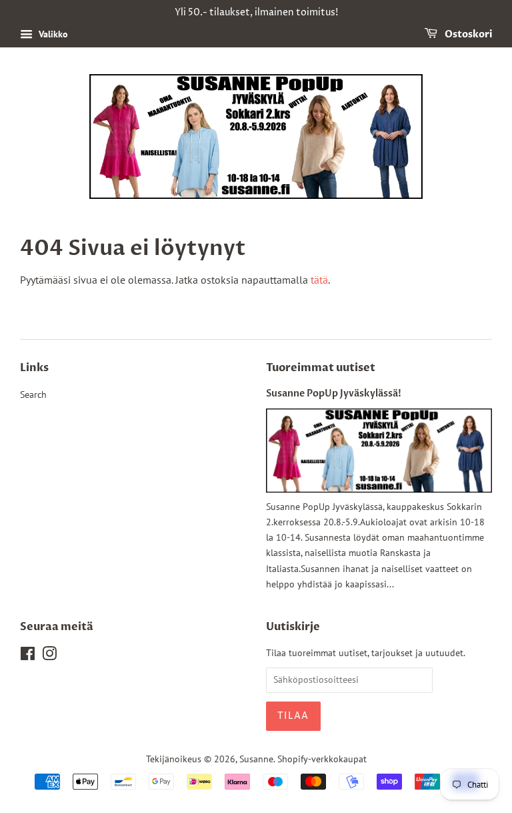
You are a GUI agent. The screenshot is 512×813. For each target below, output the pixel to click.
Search (33, 394)
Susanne (256, 759)
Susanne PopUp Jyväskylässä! (333, 394)
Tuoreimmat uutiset (320, 367)
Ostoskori (467, 34)
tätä (319, 279)
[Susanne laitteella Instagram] (49, 656)
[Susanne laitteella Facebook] (27, 656)
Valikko (52, 34)
